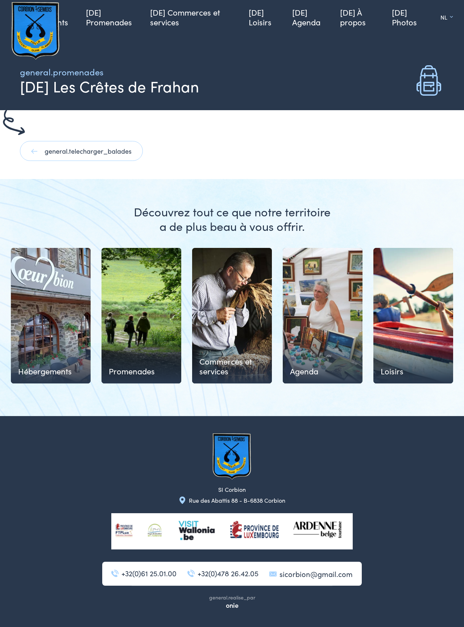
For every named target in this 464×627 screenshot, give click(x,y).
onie (232, 605)
